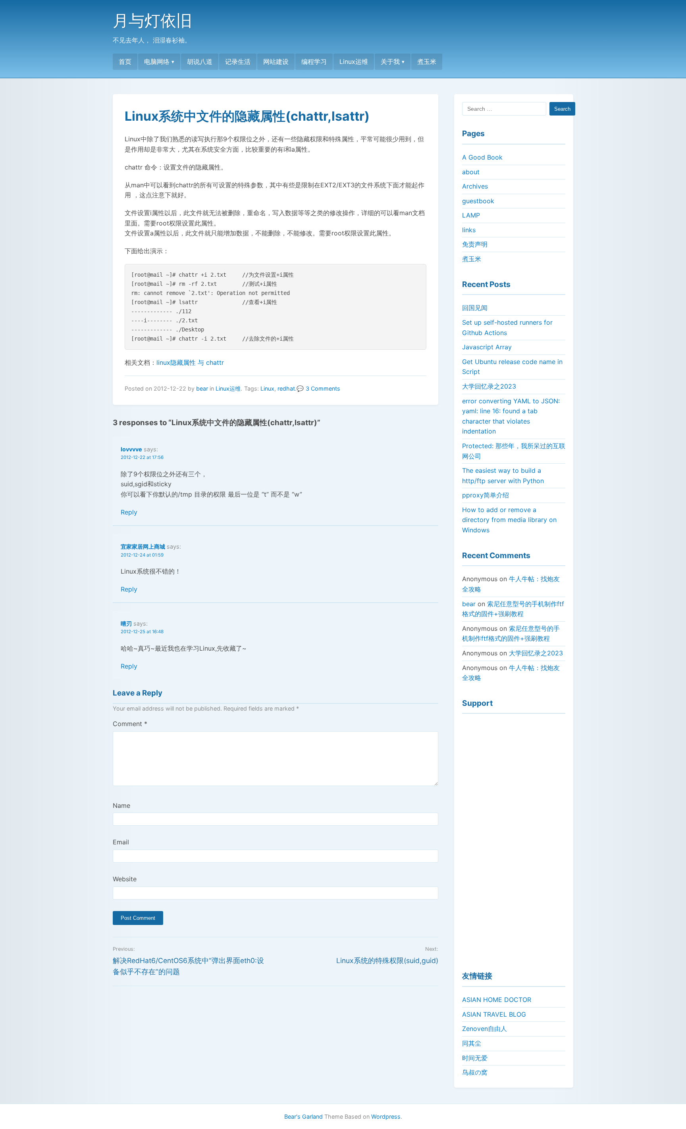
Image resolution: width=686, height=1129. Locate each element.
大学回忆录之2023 (489, 386)
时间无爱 (475, 1058)
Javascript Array (487, 347)
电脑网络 (157, 62)
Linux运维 (353, 62)
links (469, 230)
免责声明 (475, 244)
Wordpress (386, 1116)
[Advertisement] (513, 839)
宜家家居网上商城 (143, 546)
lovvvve (131, 449)
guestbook (478, 201)
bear (202, 388)
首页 (125, 62)
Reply (129, 512)
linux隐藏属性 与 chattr (190, 362)
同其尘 (471, 1043)
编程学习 (314, 62)
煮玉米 (426, 62)
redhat (286, 388)
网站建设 (276, 62)
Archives (475, 186)
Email (121, 842)
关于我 (390, 62)
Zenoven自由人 (484, 1029)
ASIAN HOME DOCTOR (496, 1000)
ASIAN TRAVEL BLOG (494, 1014)
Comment (130, 724)
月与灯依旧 (152, 20)
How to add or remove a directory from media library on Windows (509, 520)
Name (121, 805)
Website (125, 879)
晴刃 (126, 623)
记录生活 (238, 62)
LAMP (471, 215)
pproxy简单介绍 (485, 495)
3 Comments (323, 388)
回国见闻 (475, 308)
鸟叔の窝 (475, 1072)
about (471, 172)
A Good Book (482, 157)
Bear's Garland (303, 1116)
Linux (267, 388)
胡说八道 (199, 62)
